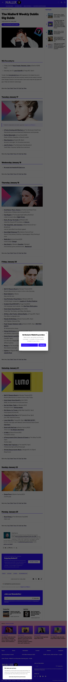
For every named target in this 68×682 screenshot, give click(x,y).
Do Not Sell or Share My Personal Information (17, 676)
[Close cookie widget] (30, 667)
